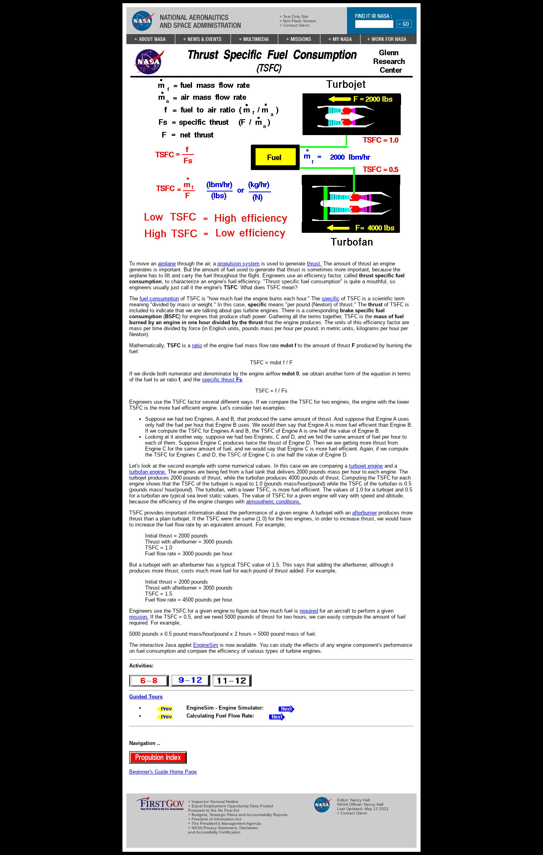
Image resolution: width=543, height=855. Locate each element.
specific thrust (222, 380)
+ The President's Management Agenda (224, 823)
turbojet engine (366, 466)
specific (330, 299)
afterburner (364, 513)
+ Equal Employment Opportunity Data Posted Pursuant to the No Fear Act (230, 808)
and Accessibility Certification (214, 832)
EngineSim (205, 645)
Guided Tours (146, 697)
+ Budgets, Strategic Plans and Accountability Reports (237, 814)
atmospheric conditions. (273, 502)
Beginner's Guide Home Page (163, 772)
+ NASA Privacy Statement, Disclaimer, (223, 828)
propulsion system (238, 264)
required (309, 611)
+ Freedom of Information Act (214, 819)
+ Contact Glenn (294, 25)
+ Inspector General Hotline (213, 801)
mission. (139, 617)
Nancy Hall (360, 800)
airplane (167, 264)
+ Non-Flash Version (297, 21)
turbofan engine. (147, 472)
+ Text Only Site (293, 16)
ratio (197, 345)
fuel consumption (159, 299)
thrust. (314, 264)
